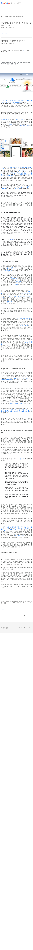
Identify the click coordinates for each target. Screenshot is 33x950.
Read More (4, 33)
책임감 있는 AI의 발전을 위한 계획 (13, 41)
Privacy (26, 627)
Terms (30, 627)
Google (21, 627)
